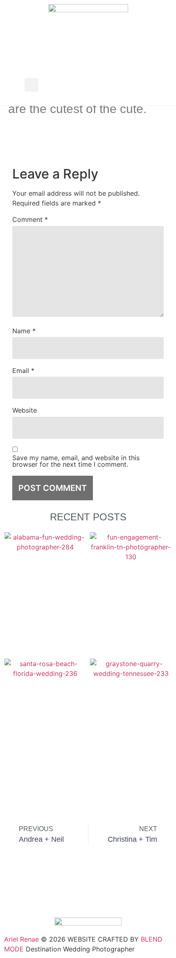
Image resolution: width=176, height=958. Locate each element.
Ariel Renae (21, 939)
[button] (31, 85)
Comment (30, 219)
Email (23, 370)
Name (24, 331)
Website (24, 410)
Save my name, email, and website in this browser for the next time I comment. (76, 461)
